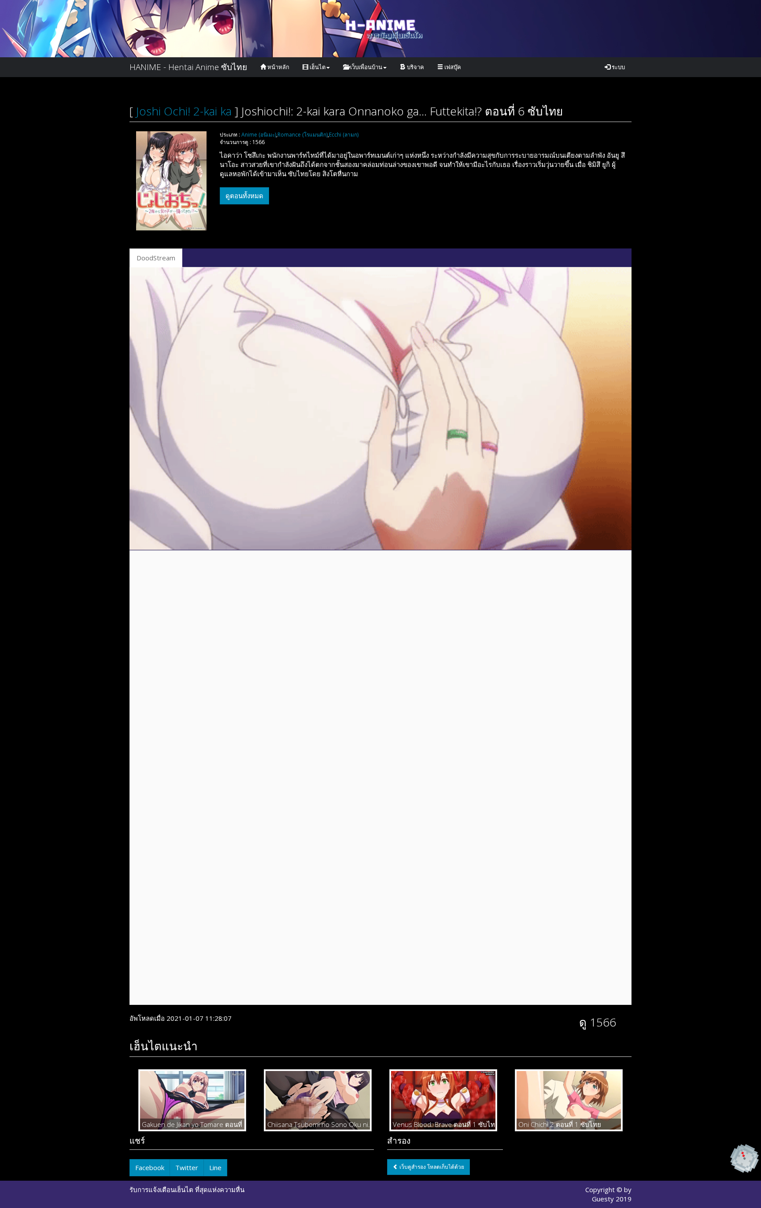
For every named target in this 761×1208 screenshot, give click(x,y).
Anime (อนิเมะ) (258, 134)
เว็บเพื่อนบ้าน (365, 67)
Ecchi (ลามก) (343, 134)
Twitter (186, 1167)
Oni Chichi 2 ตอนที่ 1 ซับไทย (559, 1124)
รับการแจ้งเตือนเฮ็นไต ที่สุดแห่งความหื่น (186, 1189)
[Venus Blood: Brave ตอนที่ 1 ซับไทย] (443, 1100)
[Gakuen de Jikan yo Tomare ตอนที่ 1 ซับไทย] (192, 1100)
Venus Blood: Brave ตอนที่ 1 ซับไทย (443, 1124)
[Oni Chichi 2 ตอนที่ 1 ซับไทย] (569, 1100)
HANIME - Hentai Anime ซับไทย (188, 67)
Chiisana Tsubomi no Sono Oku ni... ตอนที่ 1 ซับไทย (317, 1124)
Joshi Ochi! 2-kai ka (184, 111)
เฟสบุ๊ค (452, 67)
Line (215, 1167)
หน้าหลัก (277, 67)
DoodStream (156, 257)
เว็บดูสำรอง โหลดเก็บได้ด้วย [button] (431, 1167)
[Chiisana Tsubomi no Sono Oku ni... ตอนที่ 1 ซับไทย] (318, 1100)
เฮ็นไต (316, 67)
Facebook (149, 1167)
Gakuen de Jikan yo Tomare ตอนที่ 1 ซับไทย (192, 1124)
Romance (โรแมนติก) (302, 134)
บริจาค (415, 67)
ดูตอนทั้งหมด (244, 195)
